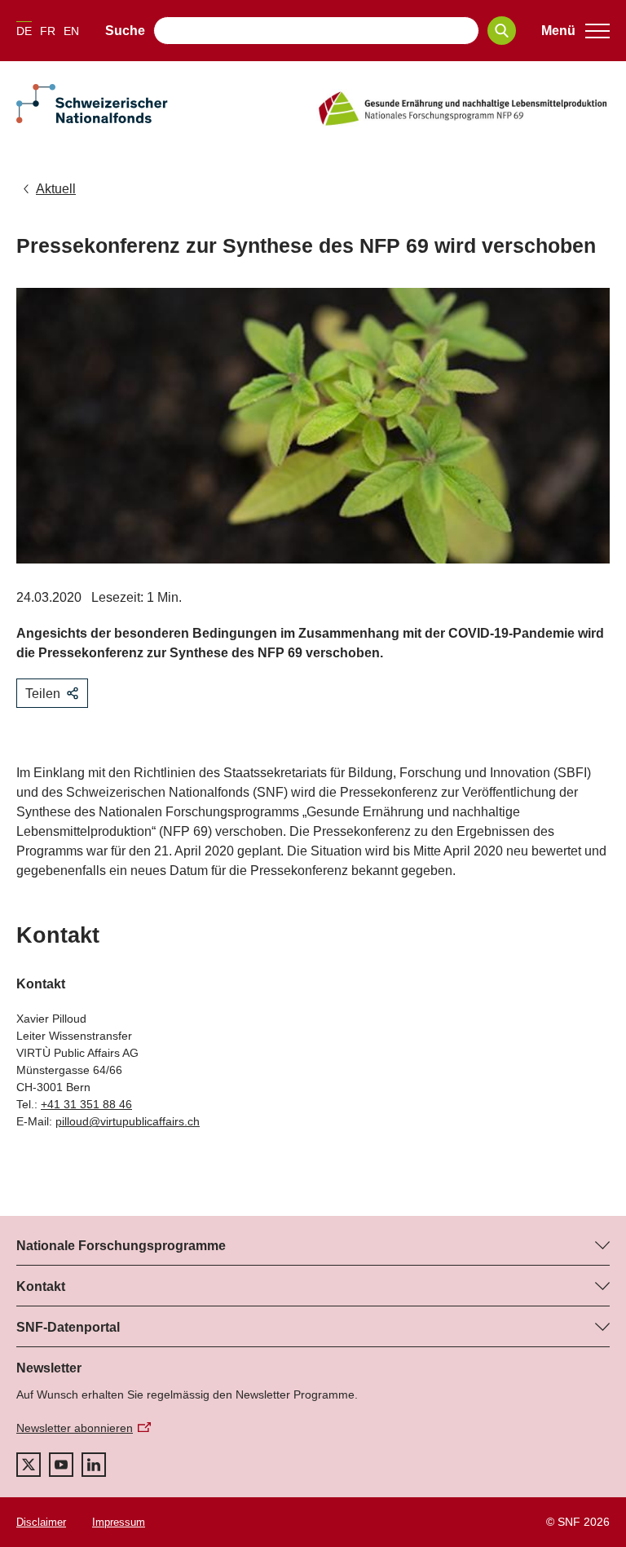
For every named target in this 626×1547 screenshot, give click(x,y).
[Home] (463, 108)
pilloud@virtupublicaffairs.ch (127, 1121)
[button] (575, 31)
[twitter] (28, 1464)
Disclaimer (41, 1522)
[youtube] (61, 1464)
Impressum (118, 1522)
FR (47, 31)
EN (71, 31)
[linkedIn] (94, 1464)
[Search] (501, 30)
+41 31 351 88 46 (86, 1104)
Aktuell (56, 189)
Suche (125, 31)
